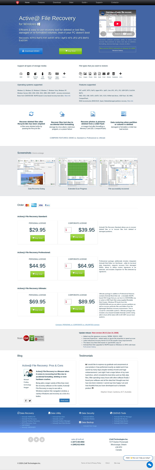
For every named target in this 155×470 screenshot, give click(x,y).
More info (67, 96)
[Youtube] (42, 439)
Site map (117, 463)
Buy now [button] (38, 274)
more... (64, 77)
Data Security (88, 413)
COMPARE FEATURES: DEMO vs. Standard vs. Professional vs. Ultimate (77, 138)
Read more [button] (64, 400)
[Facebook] (30, 439)
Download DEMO (31, 51)
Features (41, 2)
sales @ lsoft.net (77, 439)
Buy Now (71, 51)
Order (71, 2)
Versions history (117, 50)
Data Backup (88, 422)
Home (27, 2)
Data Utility (56, 413)
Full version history (89, 347)
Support (99, 2)
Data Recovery (27, 413)
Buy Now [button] (38, 238)
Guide (84, 2)
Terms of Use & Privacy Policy (91, 463)
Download (57, 2)
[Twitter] (36, 439)
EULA (107, 463)
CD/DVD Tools (119, 413)
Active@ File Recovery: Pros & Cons (42, 365)
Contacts (114, 2)
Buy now (78, 237)
